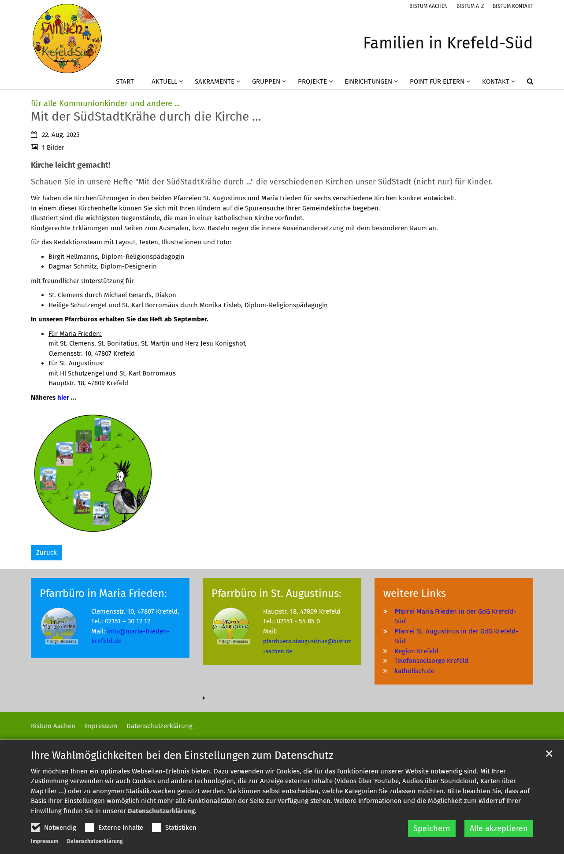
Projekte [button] (312, 81)
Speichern (431, 828)
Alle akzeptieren (499, 828)
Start (125, 81)
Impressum (44, 841)
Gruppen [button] (266, 81)
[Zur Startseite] (67, 38)
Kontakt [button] (495, 81)
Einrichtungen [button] (368, 81)
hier (63, 397)
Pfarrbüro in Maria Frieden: (103, 593)
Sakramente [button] (214, 81)
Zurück (46, 552)
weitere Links (414, 593)
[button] (524, 83)
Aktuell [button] (164, 81)
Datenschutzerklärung (161, 811)
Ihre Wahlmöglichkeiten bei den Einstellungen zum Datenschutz (182, 755)
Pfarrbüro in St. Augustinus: (276, 593)
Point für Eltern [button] (437, 81)
